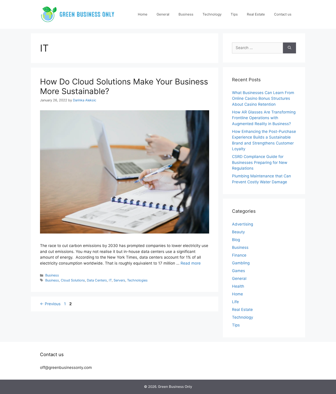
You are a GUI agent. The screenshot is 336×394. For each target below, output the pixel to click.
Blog (236, 239)
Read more (191, 263)
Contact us (282, 14)
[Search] (289, 47)
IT (110, 280)
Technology (212, 14)
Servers (119, 280)
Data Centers (97, 280)
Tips (234, 14)
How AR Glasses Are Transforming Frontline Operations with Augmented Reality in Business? (264, 118)
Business (186, 14)
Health (238, 286)
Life (235, 301)
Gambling (241, 263)
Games (238, 270)
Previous (50, 304)
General (163, 14)
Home (142, 14)
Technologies (137, 280)
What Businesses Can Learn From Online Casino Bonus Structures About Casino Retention (263, 98)
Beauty (238, 232)
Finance (239, 255)
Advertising (242, 224)
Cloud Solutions (73, 280)
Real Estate (256, 14)
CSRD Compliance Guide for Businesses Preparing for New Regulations (259, 162)
